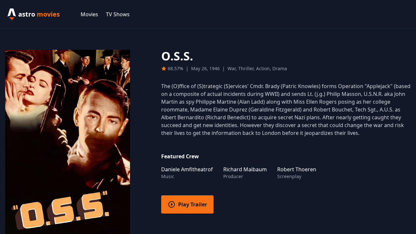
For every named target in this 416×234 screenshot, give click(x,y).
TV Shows (118, 14)
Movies (89, 14)
